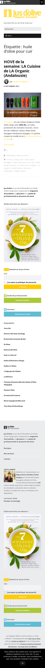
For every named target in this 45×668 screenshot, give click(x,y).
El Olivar (7, 344)
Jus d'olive (8, 188)
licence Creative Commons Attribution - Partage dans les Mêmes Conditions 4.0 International (24, 646)
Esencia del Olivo (10, 350)
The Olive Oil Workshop (13, 406)
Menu (10, 36)
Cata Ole (7, 328)
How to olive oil (10, 355)
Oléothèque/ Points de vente (17, 155)
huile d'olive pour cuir (21, 162)
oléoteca (27, 168)
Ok (22, 663)
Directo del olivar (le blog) (14, 334)
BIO (22, 159)
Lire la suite (9, 144)
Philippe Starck (20, 171)
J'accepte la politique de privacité (21, 282)
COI (39, 483)
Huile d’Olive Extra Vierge (14, 361)
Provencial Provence (12, 395)
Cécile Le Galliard (20, 81)
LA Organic (8, 122)
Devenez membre (23, 300)
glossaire (20, 194)
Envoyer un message (12, 501)
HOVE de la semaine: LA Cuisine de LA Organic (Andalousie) (22, 68)
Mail (5, 273)
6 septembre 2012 (11, 86)
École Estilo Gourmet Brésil (15, 339)
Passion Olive (9, 390)
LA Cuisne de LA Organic (26, 165)
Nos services (9, 453)
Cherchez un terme (22, 314)
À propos (7, 448)
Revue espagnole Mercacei (14, 401)
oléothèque (8, 171)
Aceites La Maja (12, 159)
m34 (29, 639)
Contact (7, 459)
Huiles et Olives (10, 366)
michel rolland (16, 168)
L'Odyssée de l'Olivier (12, 371)
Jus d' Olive (36, 639)
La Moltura (8, 377)
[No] (42, 658)
